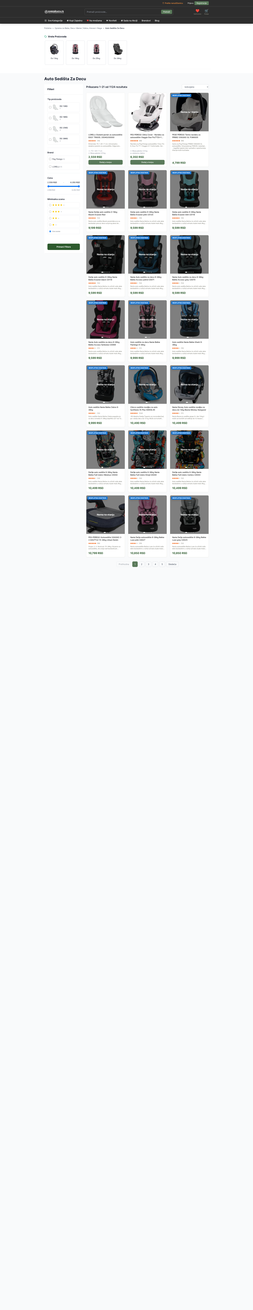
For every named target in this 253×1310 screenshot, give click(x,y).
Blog (157, 20)
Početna (47, 28)
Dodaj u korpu (105, 162)
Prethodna (124, 564)
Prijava (190, 3)
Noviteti (113, 20)
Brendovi (146, 20)
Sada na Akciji (130, 20)
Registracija (202, 3)
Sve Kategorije (55, 20)
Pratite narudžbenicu (174, 3)
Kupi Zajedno (75, 20)
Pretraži (166, 12)
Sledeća (172, 564)
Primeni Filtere (64, 246)
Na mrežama (95, 20)
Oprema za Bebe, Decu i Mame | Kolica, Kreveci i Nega (78, 28)
